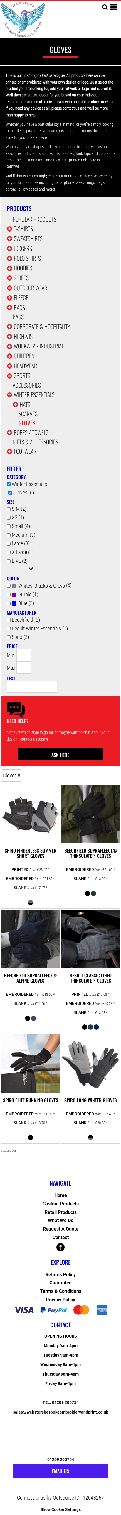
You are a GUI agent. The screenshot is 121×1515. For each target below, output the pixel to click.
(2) (26, 603)
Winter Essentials (34, 394)
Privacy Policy (60, 1299)
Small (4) (21, 526)
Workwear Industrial (39, 345)
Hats (25, 404)
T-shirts (23, 228)
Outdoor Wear (30, 287)
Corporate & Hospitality (42, 326)
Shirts (21, 277)
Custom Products (61, 1204)
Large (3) (21, 543)
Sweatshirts (28, 238)
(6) (45, 585)
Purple (24, 594)
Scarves (28, 413)
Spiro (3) (20, 637)
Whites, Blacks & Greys (41, 586)
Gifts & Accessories (35, 441)
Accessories (27, 385)
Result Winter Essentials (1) (40, 628)
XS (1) (18, 517)
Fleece (21, 297)
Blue (22, 603)
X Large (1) (23, 552)
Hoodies (23, 267)
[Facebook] (60, 1247)
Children (24, 355)
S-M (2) (19, 509)
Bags (19, 307)
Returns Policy (61, 1274)
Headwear (25, 365)
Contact (61, 1237)
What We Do (60, 1220)
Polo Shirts (27, 258)
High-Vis (23, 336)
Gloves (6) (23, 492)
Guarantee (60, 1282)
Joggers (23, 248)
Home (60, 1195)
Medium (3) (23, 535)
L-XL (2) (20, 561)
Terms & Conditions (60, 1291)
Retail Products (61, 1212)
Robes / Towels (31, 432)
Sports (22, 375)
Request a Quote (60, 1229)
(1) (28, 594)
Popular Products (34, 219)
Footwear (25, 451)
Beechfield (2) (26, 620)
